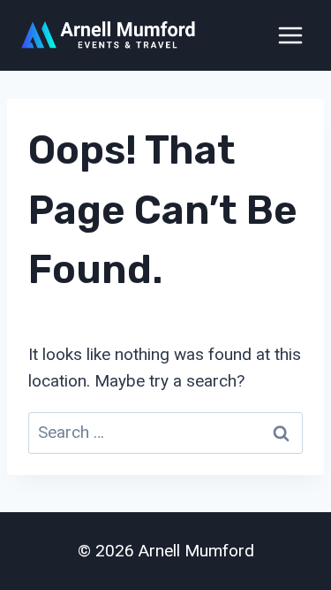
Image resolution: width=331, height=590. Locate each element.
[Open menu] (289, 35)
